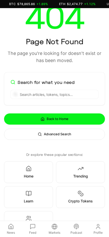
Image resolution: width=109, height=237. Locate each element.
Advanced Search (57, 134)
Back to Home (57, 119)
